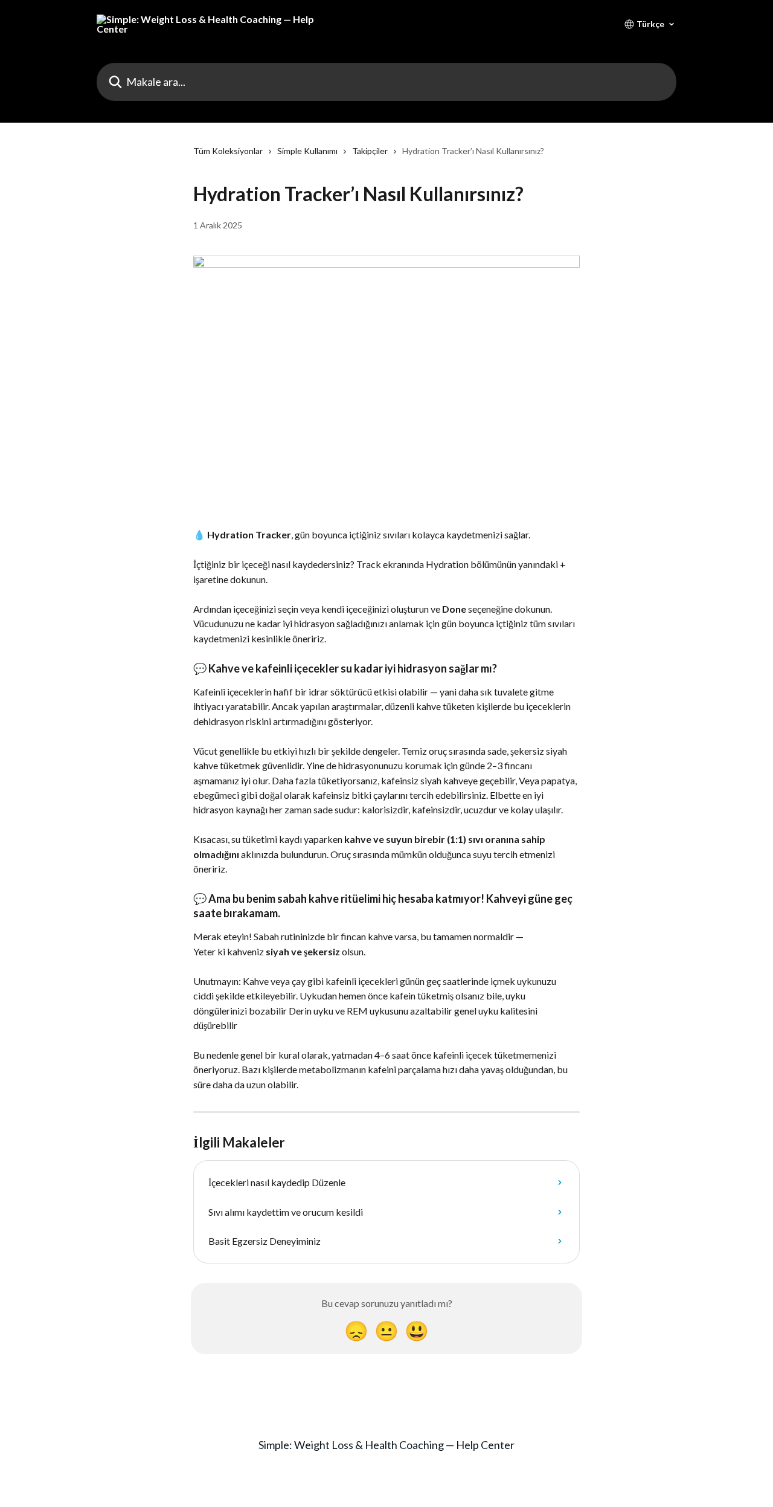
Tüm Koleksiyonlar (228, 151)
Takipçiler (370, 151)
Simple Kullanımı (307, 151)
